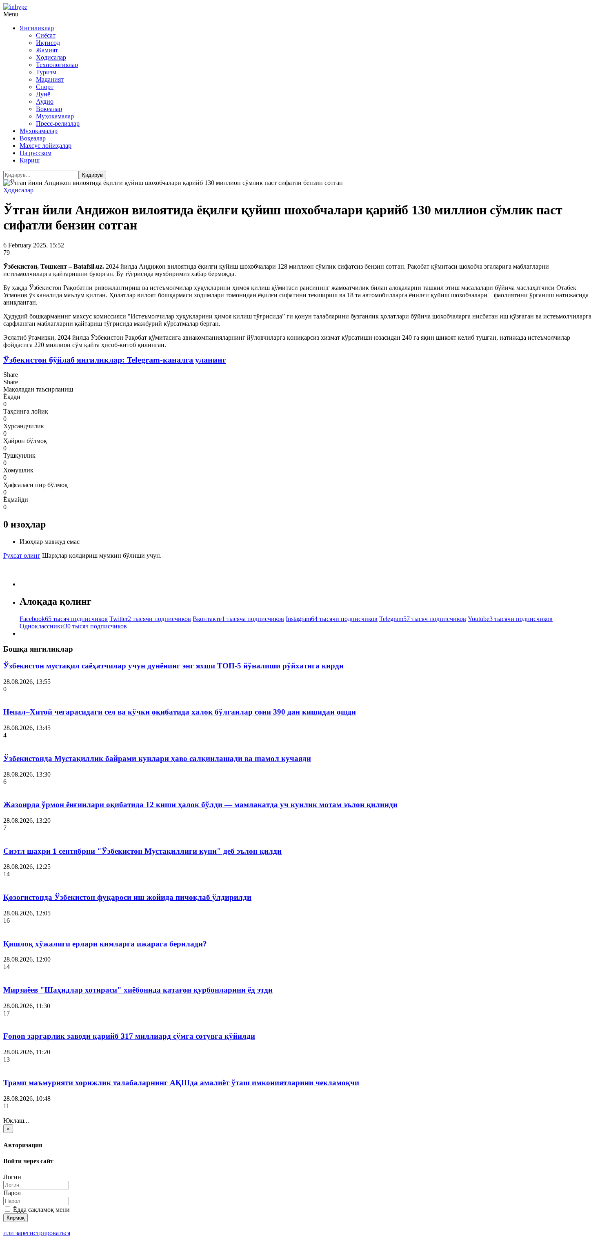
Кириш (30, 160)
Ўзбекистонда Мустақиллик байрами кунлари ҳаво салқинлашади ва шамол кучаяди (157, 758)
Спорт (44, 86)
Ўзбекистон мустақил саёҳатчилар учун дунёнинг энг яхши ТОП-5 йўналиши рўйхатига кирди (173, 665)
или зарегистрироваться (36, 1232)
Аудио (44, 101)
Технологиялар (57, 64)
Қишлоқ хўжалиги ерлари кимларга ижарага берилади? (105, 943)
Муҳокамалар (55, 116)
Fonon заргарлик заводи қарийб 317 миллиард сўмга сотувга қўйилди (129, 1036)
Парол (12, 1192)
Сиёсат (46, 35)
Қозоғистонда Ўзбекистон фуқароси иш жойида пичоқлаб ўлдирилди (127, 897)
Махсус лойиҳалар (45, 145)
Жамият (47, 50)
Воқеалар (49, 108)
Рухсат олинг (21, 555)
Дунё (43, 94)
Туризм (46, 72)
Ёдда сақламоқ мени (40, 1209)
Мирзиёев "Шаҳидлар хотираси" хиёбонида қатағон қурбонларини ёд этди (138, 990)
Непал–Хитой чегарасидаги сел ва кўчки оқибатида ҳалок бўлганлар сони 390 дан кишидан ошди (179, 712)
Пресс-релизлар (58, 123)
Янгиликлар (37, 27)
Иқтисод (48, 42)
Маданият (50, 79)
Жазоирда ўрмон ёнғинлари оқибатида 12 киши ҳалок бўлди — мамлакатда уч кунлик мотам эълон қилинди (200, 804)
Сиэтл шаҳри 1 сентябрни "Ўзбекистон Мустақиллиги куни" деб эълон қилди (142, 851)
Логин (12, 1176)
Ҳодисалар (51, 57)
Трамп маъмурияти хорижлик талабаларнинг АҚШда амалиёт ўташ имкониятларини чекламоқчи (181, 1082)
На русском (35, 152)
